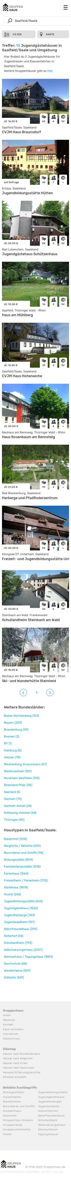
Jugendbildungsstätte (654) (23, 901)
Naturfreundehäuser (51, 1115)
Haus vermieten (13, 1029)
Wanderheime (12, 1101)
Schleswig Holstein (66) (20, 813)
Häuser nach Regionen (18, 1058)
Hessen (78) (12, 757)
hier (49, 71)
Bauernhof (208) (15, 839)
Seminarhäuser (48, 1129)
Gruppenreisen (12, 1124)
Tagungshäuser (48, 1134)
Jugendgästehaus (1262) (21, 908)
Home (7, 1015)
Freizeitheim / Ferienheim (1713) (26, 880)
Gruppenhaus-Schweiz (18, 1120)
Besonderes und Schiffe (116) (23, 853)
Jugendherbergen (50, 1101)
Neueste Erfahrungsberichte (21, 1072)
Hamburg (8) (12, 750)
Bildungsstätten (13, 1092)
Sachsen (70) (13, 799)
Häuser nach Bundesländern (21, 1053)
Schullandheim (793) (18, 943)
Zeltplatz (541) (14, 977)
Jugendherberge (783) (19, 915)
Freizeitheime (12, 1096)
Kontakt (8, 1024)
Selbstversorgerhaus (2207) (23, 950)
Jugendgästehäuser (51, 1096)
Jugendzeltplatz (49, 1106)
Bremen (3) (11, 736)
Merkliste (9, 1019)
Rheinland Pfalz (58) (18, 785)
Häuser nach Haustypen (19, 1067)
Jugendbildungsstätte (53, 1092)
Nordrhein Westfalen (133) (21, 778)
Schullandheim (48, 1120)
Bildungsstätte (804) (18, 859)
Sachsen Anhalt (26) (18, 806)
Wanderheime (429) (17, 970)
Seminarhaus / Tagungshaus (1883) (28, 956)
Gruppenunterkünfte (16, 1129)
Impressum (10, 1033)
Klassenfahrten (48, 1110)
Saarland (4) (12, 792)
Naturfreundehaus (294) (20, 929)
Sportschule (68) (15, 963)
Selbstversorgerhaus (52, 1124)
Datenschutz (11, 1038)
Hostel (7, 1134)
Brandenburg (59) (16, 729)
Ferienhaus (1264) (16, 873)
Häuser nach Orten (15, 1063)
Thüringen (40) (14, 819)
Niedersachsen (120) (18, 771)
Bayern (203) (13, 722)
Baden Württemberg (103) (21, 716)
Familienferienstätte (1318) (22, 866)
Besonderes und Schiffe (19, 1106)
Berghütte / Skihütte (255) (22, 846)
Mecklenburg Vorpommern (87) (25, 764)
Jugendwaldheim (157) (19, 922)
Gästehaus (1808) (16, 887)
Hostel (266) (12, 894)
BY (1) (8, 743)
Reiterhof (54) (13, 936)
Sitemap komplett (14, 1076)
